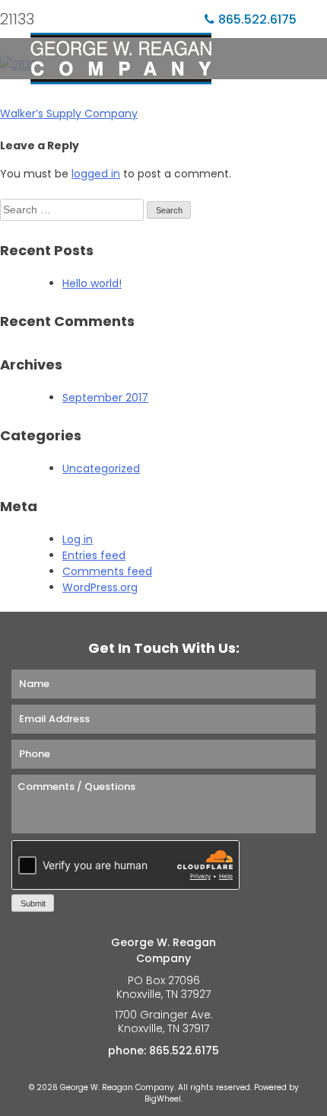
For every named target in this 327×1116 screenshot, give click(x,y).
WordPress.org (100, 587)
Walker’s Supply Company (69, 113)
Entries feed (93, 555)
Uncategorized (101, 468)
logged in (95, 173)
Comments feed (107, 571)
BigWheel (162, 1099)
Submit (33, 903)
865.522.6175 (257, 19)
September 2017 (105, 397)
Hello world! (92, 283)
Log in (77, 539)
